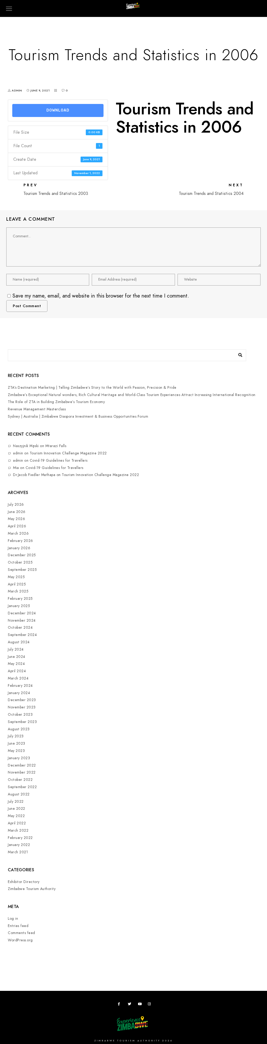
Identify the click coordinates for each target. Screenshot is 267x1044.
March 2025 (18, 591)
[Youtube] (140, 1005)
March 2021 (18, 852)
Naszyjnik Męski (26, 445)
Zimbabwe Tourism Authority (32, 888)
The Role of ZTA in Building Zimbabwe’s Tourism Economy (56, 401)
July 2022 (16, 801)
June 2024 (16, 656)
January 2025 (19, 605)
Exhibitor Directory (24, 881)
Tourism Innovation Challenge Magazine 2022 (68, 453)
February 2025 (20, 598)
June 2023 (16, 743)
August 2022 (19, 794)
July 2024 (16, 649)
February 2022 (20, 837)
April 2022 (17, 823)
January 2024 (19, 692)
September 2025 (22, 569)
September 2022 (22, 786)
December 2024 (22, 613)
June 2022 (16, 808)
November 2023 (22, 707)
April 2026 (17, 526)
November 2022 (22, 772)
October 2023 (20, 714)
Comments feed (21, 932)
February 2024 (20, 685)
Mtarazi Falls (55, 445)
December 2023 (22, 699)
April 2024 (17, 671)
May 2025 (16, 576)
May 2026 (16, 518)
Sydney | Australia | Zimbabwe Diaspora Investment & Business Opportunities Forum (78, 416)
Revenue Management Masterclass (37, 409)
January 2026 (19, 548)
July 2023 (16, 736)
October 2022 (20, 779)
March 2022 (18, 830)
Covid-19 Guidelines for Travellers (59, 460)
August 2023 (19, 729)
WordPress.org (20, 940)
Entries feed (18, 925)
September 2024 (22, 634)
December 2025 (22, 555)
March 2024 (18, 678)
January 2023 (19, 758)
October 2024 (20, 627)
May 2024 (16, 663)
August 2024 (19, 642)
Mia (16, 467)
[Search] (238, 354)
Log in (13, 918)
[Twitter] (130, 1005)
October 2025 (20, 562)
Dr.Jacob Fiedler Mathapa (34, 474)
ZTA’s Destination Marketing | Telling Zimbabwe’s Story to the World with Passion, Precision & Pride (92, 387)
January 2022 (19, 844)
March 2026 (18, 533)
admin (18, 453)
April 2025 (17, 584)
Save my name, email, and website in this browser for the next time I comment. (101, 295)
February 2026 (20, 540)
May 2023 (16, 750)
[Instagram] (150, 1005)
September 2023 (22, 721)
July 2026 (16, 504)
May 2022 (16, 815)
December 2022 (22, 765)
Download (57, 110)
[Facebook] (120, 1005)
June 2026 (17, 511)
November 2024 (22, 620)
